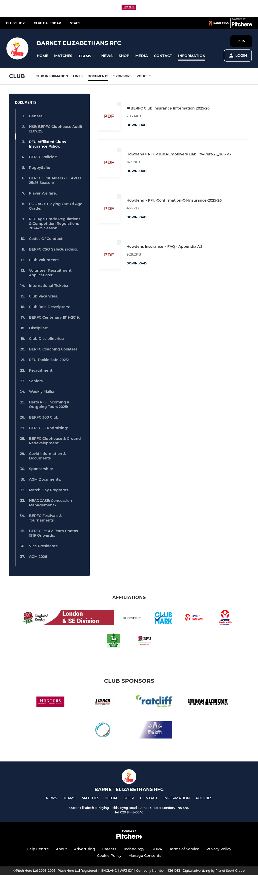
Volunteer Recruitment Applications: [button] (50, 272)
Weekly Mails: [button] (41, 391)
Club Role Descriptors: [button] (49, 307)
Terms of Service (184, 849)
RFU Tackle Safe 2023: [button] (49, 360)
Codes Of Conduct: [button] (46, 238)
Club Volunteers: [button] (44, 260)
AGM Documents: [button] (45, 479)
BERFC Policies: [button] (43, 157)
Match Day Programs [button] (48, 490)
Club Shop (15, 23)
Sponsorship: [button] (41, 469)
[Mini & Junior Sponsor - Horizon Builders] (155, 730)
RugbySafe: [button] (39, 167)
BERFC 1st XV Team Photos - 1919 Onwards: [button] (54, 533)
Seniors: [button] (36, 381)
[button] (42, 56)
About (61, 849)
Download (136, 125)
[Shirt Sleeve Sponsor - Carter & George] (103, 730)
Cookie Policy (109, 855)
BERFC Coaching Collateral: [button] (54, 349)
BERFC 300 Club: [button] (44, 417)
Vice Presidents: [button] (43, 546)
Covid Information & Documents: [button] (47, 455)
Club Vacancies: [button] (43, 296)
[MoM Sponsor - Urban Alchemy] (207, 702)
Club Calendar (47, 23)
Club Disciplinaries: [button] (46, 338)
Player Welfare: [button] (43, 193)
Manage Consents (144, 855)
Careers (109, 849)
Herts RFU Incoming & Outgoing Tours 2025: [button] (49, 404)
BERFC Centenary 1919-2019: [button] (54, 317)
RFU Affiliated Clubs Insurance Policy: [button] (47, 144)
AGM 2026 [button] (38, 556)
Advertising (84, 849)
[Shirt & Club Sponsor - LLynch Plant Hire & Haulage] (103, 702)
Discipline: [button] (38, 328)
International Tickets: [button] (48, 285)
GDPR (156, 849)
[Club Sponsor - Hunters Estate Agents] (129, 8)
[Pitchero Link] (242, 25)
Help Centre (38, 849)
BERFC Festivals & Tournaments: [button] (45, 518)
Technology (133, 849)
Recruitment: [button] (41, 370)
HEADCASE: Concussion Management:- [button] (50, 502)
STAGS (75, 23)
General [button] (36, 116)
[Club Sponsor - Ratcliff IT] (155, 702)
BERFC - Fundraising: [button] (48, 428)
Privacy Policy (218, 849)
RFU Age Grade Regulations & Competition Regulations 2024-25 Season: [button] (54, 223)
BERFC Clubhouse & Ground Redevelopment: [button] (55, 440)
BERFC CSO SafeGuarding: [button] (53, 249)
